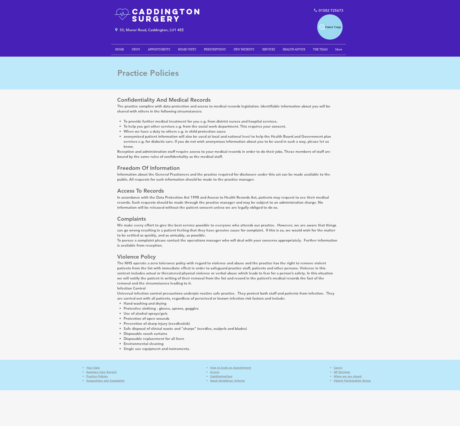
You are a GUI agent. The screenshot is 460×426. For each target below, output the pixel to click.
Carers (338, 367)
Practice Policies (97, 376)
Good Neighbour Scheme (227, 380)
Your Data (93, 367)
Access (214, 372)
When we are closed (348, 376)
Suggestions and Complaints (105, 380)
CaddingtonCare (221, 376)
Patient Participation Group (352, 380)
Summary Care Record (101, 372)
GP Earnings (342, 372)
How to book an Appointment (230, 367)
